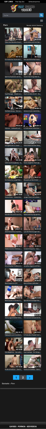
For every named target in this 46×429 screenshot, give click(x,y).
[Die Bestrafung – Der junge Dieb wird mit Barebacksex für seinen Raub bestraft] (13, 103)
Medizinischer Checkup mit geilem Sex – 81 (18, 249)
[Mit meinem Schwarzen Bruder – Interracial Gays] (32, 309)
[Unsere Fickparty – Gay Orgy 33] (32, 240)
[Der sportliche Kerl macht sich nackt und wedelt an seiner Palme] (32, 51)
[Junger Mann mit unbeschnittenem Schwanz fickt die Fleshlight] (32, 189)
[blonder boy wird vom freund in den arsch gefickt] (13, 206)
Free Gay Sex (19, 1)
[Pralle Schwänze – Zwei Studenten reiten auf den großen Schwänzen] (13, 361)
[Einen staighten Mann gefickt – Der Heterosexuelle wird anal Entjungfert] (32, 154)
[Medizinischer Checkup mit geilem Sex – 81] (13, 240)
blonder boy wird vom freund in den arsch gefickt (20, 214)
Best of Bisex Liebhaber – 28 (33, 283)
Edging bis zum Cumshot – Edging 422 (17, 335)
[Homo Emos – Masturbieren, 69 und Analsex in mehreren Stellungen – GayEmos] (13, 189)
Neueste (29, 25)
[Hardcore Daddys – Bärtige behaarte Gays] (32, 361)
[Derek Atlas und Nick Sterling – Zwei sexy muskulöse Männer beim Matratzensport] (32, 34)
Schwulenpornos (34, 1)
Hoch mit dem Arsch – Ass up (33, 94)
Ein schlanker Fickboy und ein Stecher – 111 (19, 266)
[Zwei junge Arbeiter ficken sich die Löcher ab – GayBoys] (13, 309)
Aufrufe (34, 25)
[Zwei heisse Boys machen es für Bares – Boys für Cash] (13, 223)
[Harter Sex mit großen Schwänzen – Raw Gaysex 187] (32, 68)
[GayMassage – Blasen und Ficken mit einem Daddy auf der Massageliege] (13, 85)
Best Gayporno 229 (11, 283)
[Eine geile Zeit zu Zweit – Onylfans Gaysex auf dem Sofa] (13, 137)
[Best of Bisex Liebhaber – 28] (32, 275)
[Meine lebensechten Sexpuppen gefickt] (32, 137)
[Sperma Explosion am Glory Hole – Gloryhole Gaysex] (13, 68)
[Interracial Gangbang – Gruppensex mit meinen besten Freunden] (13, 154)
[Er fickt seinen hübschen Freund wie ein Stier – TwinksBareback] (32, 120)
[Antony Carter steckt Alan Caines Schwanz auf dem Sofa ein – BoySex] (32, 103)
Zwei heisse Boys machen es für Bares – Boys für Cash (22, 232)
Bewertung (40, 25)
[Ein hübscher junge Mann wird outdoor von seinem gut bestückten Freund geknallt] (13, 171)
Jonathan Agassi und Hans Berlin (34, 266)
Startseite (5, 383)
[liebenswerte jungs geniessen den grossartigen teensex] (32, 206)
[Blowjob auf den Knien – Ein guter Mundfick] (32, 171)
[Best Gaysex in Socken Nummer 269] (13, 292)
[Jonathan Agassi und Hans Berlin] (32, 258)
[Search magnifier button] (41, 15)
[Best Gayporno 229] (13, 275)
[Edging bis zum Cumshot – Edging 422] (13, 326)
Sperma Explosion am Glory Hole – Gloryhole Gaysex (22, 77)
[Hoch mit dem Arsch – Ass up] (32, 85)
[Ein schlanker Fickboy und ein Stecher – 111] (13, 258)
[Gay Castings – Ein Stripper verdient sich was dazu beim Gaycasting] (32, 344)
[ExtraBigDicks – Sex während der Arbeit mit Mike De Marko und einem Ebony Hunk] (13, 344)
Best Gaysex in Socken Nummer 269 (16, 300)
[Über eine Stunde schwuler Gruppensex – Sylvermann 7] (13, 34)
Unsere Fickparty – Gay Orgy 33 (34, 249)
